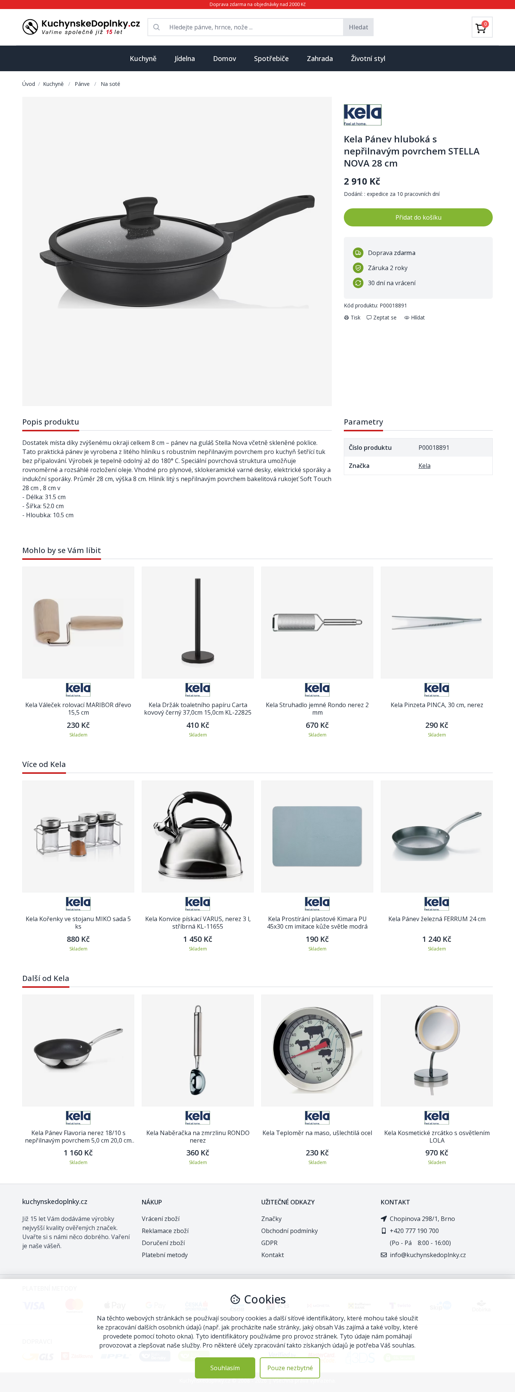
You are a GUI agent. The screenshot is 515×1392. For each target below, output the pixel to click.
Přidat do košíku (418, 217)
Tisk (355, 317)
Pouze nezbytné (290, 1368)
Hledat (358, 27)
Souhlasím (225, 1368)
